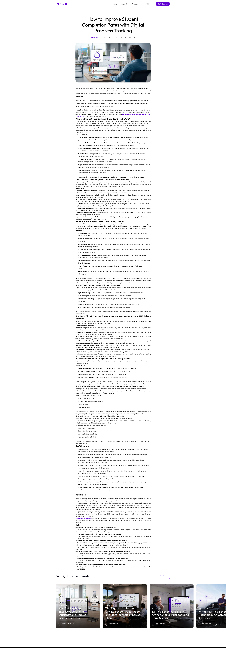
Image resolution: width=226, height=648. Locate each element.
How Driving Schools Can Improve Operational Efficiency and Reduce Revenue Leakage (74, 613)
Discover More (66, 624)
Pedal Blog (94, 37)
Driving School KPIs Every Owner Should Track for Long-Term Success (171, 614)
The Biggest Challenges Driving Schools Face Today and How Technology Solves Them (122, 613)
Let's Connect (163, 4)
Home (115, 4)
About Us (124, 4)
